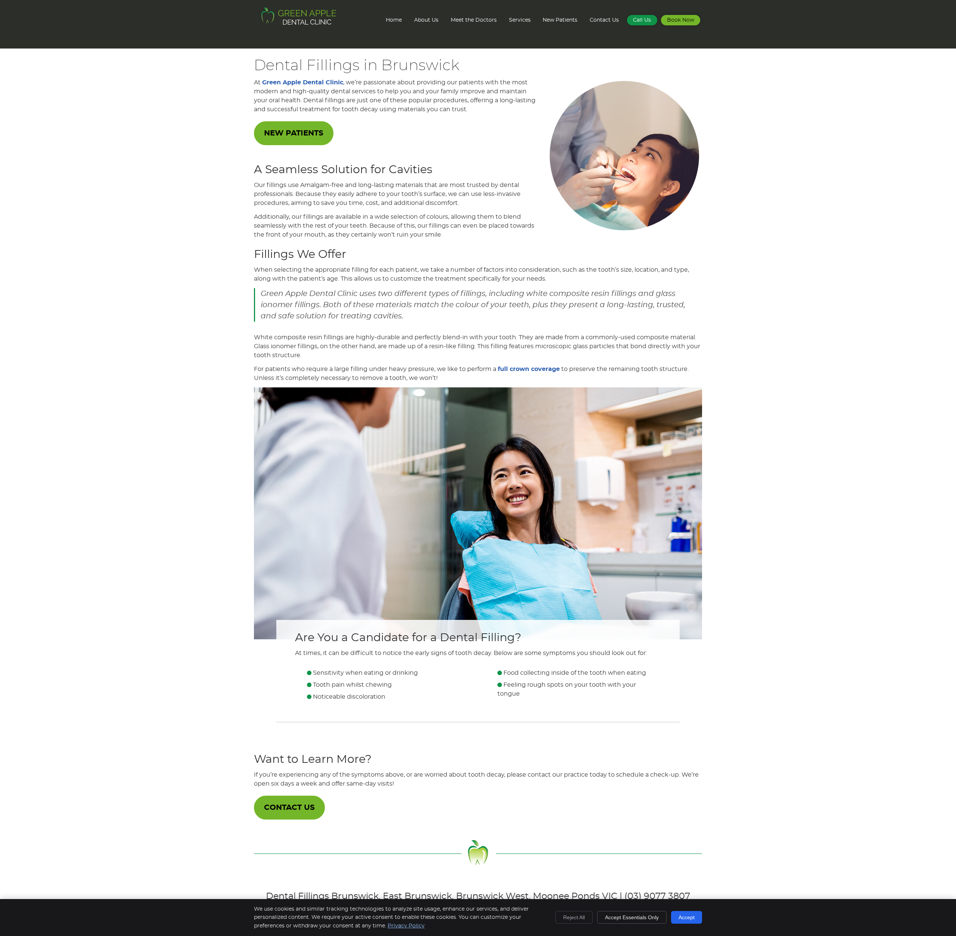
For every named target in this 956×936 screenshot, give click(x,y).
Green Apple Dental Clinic (302, 82)
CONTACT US (289, 807)
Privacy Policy (406, 926)
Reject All (574, 917)
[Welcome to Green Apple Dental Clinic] (298, 23)
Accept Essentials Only (632, 917)
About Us (426, 20)
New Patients (560, 20)
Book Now (680, 20)
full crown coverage (529, 369)
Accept (687, 917)
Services (520, 20)
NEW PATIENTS (293, 133)
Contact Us (604, 20)
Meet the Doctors (474, 20)
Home (394, 20)
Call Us (642, 20)
